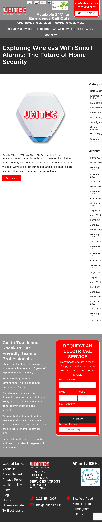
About (90, 29)
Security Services (19, 29)
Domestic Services (38, 23)
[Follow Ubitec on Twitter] (75, 463)
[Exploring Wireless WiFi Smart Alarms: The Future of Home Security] (39, 117)
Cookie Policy (12, 484)
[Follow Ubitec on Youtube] (91, 463)
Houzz (7, 500)
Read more (12, 178)
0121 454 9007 (87, 7)
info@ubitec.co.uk (86, 3)
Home (19, 23)
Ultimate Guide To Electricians (13, 508)
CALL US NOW (86, 13)
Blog (80, 29)
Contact (51, 35)
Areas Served (62, 29)
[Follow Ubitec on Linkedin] (80, 463)
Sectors (43, 29)
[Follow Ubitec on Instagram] (97, 463)
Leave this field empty (68, 424)
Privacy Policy (12, 479)
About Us (9, 469)
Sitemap (8, 490)
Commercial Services (70, 23)
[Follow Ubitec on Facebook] (85, 463)
